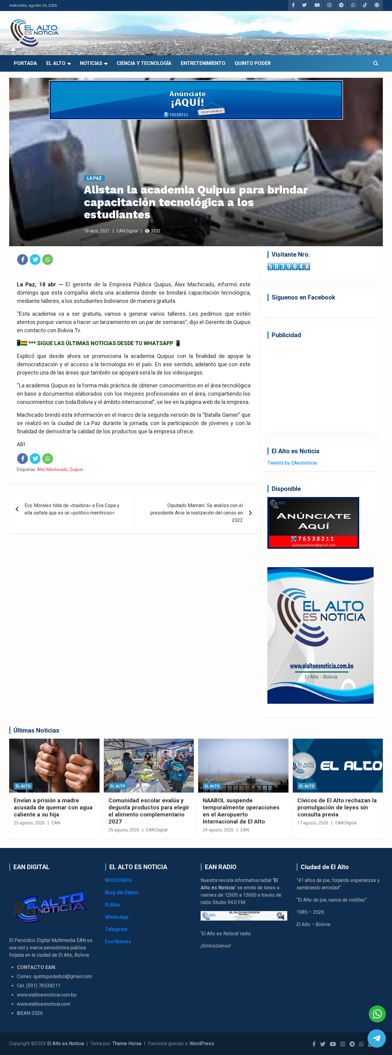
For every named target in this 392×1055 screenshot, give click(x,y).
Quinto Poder (253, 63)
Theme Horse (126, 1043)
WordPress (202, 1043)
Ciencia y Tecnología (144, 63)
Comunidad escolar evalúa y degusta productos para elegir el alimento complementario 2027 (148, 811)
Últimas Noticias (36, 730)
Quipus (76, 469)
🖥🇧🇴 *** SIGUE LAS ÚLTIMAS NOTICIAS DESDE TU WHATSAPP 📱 (99, 343)
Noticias (91, 63)
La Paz (94, 178)
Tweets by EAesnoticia (292, 463)
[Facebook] (22, 259)
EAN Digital (127, 230)
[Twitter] (35, 259)
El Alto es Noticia (65, 1043)
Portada (25, 63)
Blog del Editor (122, 892)
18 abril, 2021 (97, 230)
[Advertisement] (320, 386)
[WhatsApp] (47, 259)
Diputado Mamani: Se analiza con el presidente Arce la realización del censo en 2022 (196, 513)
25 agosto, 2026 (29, 822)
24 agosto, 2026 (218, 829)
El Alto (56, 63)
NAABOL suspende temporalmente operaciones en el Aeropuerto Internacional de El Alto (241, 811)
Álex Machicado (52, 469)
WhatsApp (116, 917)
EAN (56, 822)
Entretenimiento (203, 63)
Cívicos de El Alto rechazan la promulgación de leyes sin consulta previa (337, 807)
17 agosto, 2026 (312, 822)
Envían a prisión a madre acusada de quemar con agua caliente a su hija (53, 807)
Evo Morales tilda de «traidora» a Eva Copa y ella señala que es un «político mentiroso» (71, 509)
